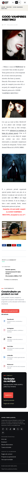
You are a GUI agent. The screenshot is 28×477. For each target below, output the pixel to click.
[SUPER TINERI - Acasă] (5, 2)
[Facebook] (3, 429)
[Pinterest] (3, 432)
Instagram (15, 330)
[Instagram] (6, 429)
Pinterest (16, 366)
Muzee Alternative (7, 444)
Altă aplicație (4, 314)
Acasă (3, 7)
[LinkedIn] (21, 429)
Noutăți (9, 7)
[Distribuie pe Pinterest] (14, 245)
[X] (17, 429)
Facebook (14, 321)
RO (16, 2)
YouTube (15, 348)
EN (19, 2)
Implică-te (8, 395)
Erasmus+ (4, 442)
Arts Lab (3, 439)
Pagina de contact (9, 403)
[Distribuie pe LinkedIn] (19, 245)
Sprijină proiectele (9, 400)
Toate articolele (6, 447)
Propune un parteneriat (10, 311)
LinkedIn (16, 357)
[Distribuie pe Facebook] (4, 245)
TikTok (15, 339)
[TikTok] (10, 429)
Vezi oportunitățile (7, 459)
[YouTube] (14, 429)
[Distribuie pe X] (9, 245)
